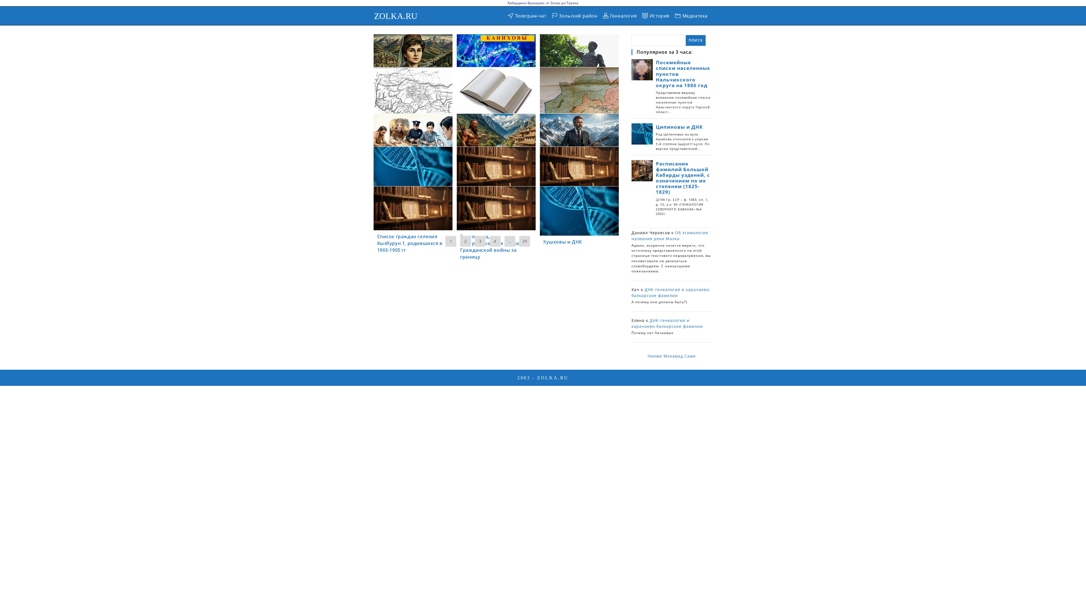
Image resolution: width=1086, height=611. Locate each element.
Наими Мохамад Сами (672, 356)
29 (524, 241)
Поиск (696, 40)
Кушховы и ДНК (562, 242)
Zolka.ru (396, 16)
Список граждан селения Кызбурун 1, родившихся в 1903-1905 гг (410, 243)
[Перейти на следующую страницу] (539, 242)
